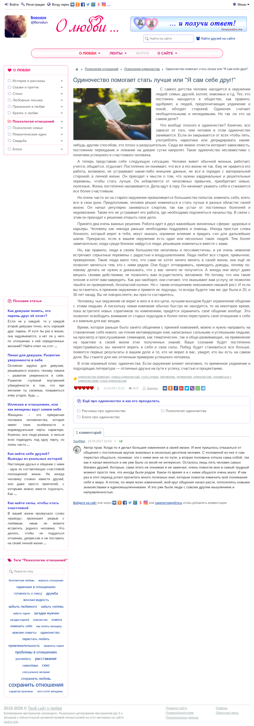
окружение (167, 377)
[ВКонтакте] (165, 388)
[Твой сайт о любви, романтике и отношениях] (87, 23)
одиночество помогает (94, 377)
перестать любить (36, 639)
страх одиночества (113, 381)
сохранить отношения (36, 685)
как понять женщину (49, 626)
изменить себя (21, 626)
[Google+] (181, 388)
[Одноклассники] (170, 388)
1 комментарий (88, 432)
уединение (184, 377)
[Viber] (192, 388)
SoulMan (79, 441)
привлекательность (24, 646)
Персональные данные (182, 717)
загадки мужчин (46, 613)
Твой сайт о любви (45, 708)
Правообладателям (179, 713)
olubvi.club (11, 722)
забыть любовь (52, 606)
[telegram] (203, 388)
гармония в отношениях (36, 587)
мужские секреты (24, 632)
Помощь (221, 708)
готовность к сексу (28, 593)
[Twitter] (187, 388)
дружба (52, 593)
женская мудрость (36, 600)
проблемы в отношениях (36, 652)
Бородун (38, 17)
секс (46, 665)
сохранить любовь (36, 678)
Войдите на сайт (85, 503)
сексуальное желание (36, 672)
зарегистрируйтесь (168, 503)
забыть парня (21, 613)
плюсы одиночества (125, 377)
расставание (46, 658)
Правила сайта (176, 708)
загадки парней (19, 619)
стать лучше (150, 377)
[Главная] (77, 69)
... (108, 4)
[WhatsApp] (197, 388)
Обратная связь (227, 713)
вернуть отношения (50, 580)
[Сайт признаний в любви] (188, 30)
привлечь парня (54, 645)
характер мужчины (21, 691)
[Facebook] (176, 388)
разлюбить (23, 659)
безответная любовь (21, 580)
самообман (30, 665)
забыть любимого (22, 606)
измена (57, 620)
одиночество (202, 377)
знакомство (40, 619)
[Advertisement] (36, 191)
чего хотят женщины (50, 691)
